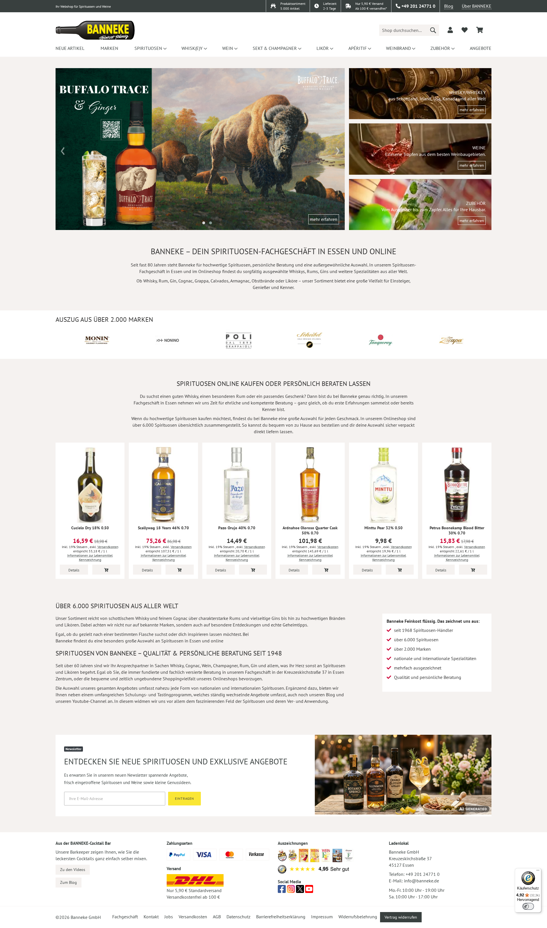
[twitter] (300, 891)
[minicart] (479, 30)
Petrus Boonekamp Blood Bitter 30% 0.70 (457, 530)
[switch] (528, 906)
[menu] (273, 48)
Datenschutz (238, 916)
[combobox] (409, 30)
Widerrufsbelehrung (357, 916)
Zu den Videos (72, 869)
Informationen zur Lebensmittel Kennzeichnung (90, 557)
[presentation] (63, 149)
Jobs (168, 916)
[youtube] (309, 891)
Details (73, 570)
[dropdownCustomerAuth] (450, 30)
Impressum (322, 916)
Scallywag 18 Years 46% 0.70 (163, 527)
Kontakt (151, 916)
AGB (217, 916)
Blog (448, 6)
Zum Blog (68, 882)
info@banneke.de (421, 881)
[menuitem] (70, 48)
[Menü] (537, 871)
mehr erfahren (323, 219)
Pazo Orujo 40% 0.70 (236, 527)
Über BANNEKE (476, 6)
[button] (203, 223)
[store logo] (95, 30)
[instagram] (291, 891)
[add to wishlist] (465, 30)
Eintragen (184, 798)
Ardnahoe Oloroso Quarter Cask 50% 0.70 (310, 530)
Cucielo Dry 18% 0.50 (90, 527)
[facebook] (282, 891)
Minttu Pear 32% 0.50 (383, 527)
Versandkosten (108, 547)
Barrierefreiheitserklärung (280, 916)
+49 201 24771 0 (423, 874)
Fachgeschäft (125, 916)
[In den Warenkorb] (106, 570)
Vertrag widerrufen (401, 917)
